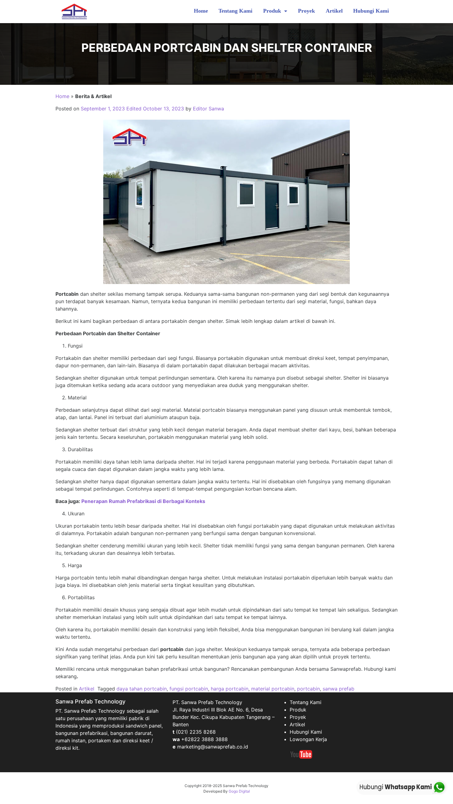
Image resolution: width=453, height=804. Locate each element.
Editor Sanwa (208, 108)
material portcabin (272, 689)
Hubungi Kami (371, 11)
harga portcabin (229, 689)
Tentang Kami (235, 11)
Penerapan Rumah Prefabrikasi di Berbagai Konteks (143, 501)
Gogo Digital (239, 791)
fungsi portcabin (188, 689)
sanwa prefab (338, 689)
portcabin (308, 689)
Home (201, 11)
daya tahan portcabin (141, 689)
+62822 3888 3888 (204, 739)
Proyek (306, 11)
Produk (273, 11)
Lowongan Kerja (308, 739)
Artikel (334, 11)
